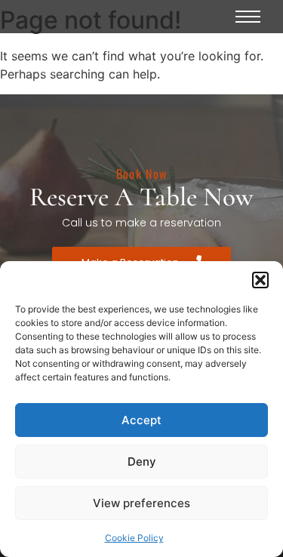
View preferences (141, 503)
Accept (141, 420)
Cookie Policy (134, 537)
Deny (142, 461)
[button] (260, 280)
